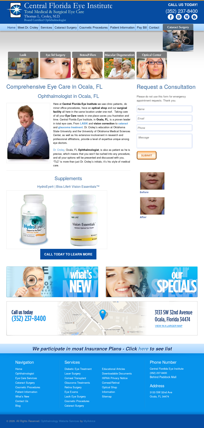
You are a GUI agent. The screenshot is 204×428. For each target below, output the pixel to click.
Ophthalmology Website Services (60, 421)
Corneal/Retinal (111, 382)
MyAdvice (89, 421)
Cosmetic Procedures (27, 387)
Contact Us (21, 401)
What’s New (22, 396)
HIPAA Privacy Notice (115, 378)
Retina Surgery (73, 387)
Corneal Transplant (75, 378)
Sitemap (107, 396)
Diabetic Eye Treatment (78, 369)
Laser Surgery (73, 373)
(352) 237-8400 (182, 10)
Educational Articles (113, 369)
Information (108, 392)
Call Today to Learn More (68, 254)
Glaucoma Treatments (77, 382)
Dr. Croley (58, 150)
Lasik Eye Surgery (75, 396)
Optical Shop (109, 387)
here (143, 348)
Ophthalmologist (24, 373)
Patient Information (26, 392)
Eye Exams (71, 392)
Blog (18, 405)
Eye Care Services (26, 378)
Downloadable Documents (117, 373)
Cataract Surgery (25, 382)
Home (18, 369)
